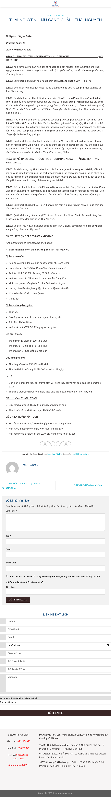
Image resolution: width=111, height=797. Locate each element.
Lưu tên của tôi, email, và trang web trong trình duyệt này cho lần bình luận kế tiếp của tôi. (55, 576)
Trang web (11, 563)
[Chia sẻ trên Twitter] (52, 443)
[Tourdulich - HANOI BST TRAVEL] (55, 3)
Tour (49, 15)
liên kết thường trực (80, 454)
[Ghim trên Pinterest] (63, 443)
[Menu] (4, 3)
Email (9, 549)
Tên (8, 536)
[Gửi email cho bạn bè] (58, 443)
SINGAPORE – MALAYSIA (88, 485)
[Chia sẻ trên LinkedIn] (68, 443)
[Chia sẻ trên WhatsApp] (42, 443)
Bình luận (11, 511)
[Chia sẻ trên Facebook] (47, 443)
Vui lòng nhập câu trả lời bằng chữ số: (25, 582)
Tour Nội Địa (58, 15)
